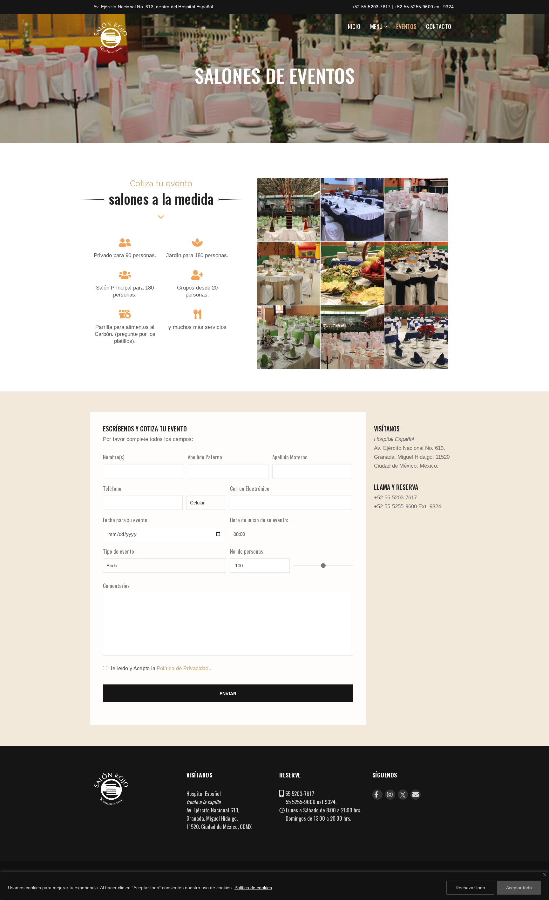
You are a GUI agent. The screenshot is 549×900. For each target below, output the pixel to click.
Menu (376, 26)
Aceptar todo (519, 887)
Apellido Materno (290, 457)
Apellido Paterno (205, 457)
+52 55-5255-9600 (414, 6)
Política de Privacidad (182, 668)
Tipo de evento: (119, 551)
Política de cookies (253, 887)
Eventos (406, 26)
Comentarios (116, 586)
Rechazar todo (470, 887)
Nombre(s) (113, 457)
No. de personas (246, 551)
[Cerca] (544, 874)
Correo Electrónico (249, 488)
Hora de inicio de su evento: (259, 520)
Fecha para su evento (125, 520)
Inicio (353, 26)
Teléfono (112, 488)
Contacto (438, 26)
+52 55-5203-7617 (371, 6)
